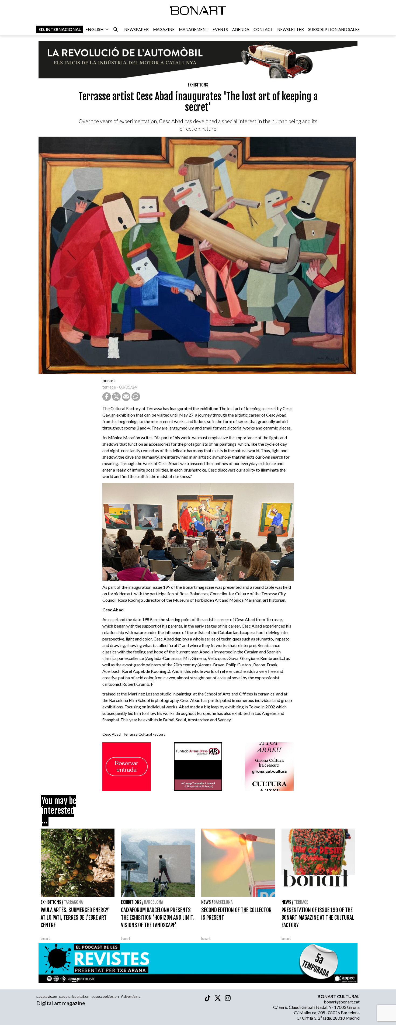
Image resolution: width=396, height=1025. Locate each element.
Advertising (131, 996)
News (206, 902)
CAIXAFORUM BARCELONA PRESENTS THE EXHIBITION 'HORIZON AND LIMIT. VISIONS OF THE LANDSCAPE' (157, 918)
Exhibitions (198, 85)
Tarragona (73, 902)
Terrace (301, 902)
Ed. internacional (60, 29)
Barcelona (153, 902)
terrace (109, 386)
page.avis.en (46, 996)
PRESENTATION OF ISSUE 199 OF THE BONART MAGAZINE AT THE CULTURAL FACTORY (318, 918)
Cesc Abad (111, 734)
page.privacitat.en (74, 996)
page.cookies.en (105, 996)
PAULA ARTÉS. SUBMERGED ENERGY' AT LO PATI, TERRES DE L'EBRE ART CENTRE (75, 918)
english (94, 29)
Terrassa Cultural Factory (144, 734)
